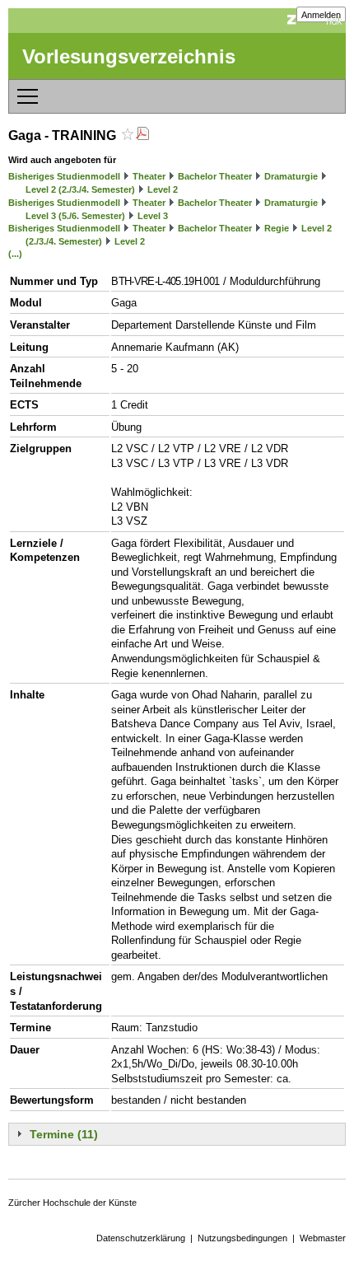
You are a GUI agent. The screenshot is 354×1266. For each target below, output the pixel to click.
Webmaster (323, 1238)
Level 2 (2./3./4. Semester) (80, 189)
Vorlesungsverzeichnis (128, 56)
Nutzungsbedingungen (242, 1238)
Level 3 (152, 216)
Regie (276, 228)
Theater (149, 176)
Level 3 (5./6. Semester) (75, 216)
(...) (15, 254)
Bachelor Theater (215, 176)
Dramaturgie (291, 176)
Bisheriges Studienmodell (64, 176)
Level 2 (162, 189)
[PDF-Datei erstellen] (142, 135)
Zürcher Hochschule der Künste (72, 1203)
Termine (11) (64, 1134)
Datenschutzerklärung (140, 1238)
